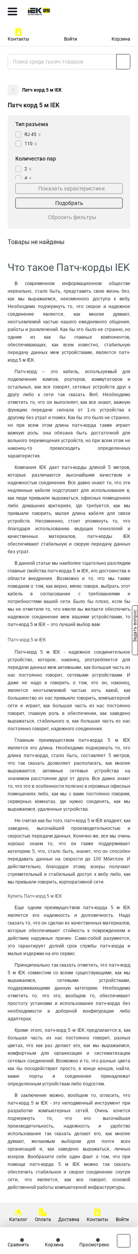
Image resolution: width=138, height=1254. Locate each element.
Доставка (68, 1219)
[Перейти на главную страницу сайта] (57, 11)
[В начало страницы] (123, 1240)
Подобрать (69, 203)
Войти (70, 39)
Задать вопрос (135, 626)
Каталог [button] (18, 1219)
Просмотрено (94, 1244)
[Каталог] (12, 11)
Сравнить (18, 1244)
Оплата (43, 1219)
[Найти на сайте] (123, 61)
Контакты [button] (18, 39)
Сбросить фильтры (72, 217)
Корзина (121, 39)
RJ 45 (33, 134)
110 (31, 143)
